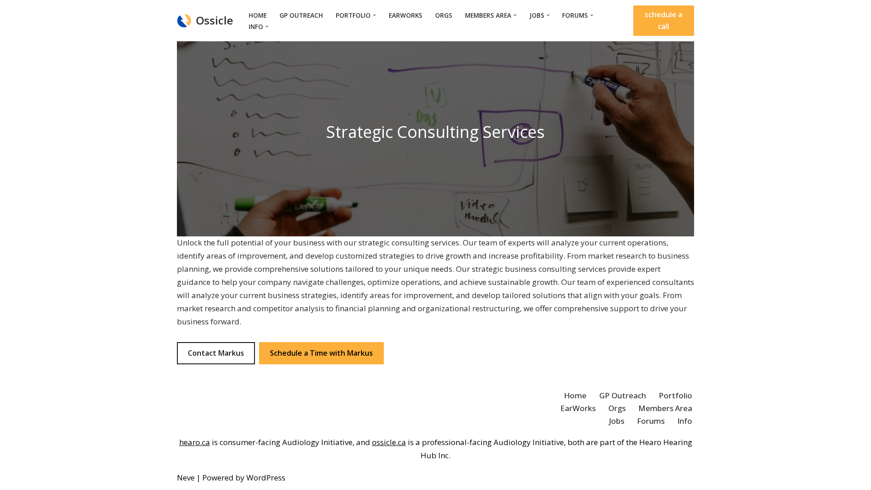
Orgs (443, 15)
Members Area (665, 408)
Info (684, 421)
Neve (186, 477)
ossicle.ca (389, 442)
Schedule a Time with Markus (321, 353)
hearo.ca (194, 442)
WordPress (265, 477)
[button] (374, 15)
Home (258, 15)
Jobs (616, 421)
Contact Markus (216, 353)
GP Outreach (301, 15)
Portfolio (675, 395)
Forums (651, 421)
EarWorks (405, 15)
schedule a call (663, 20)
